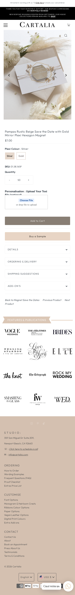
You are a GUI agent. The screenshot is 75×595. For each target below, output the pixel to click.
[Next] (66, 75)
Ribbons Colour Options (16, 507)
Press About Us (12, 548)
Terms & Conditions (14, 555)
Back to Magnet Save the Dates (22, 300)
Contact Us (10, 536)
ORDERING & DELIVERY (22, 261)
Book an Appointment (15, 544)
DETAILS (13, 249)
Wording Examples (14, 474)
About (7, 540)
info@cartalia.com (18, 454)
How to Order (11, 470)
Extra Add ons (11, 522)
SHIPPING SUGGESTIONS (23, 273)
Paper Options (12, 511)
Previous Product (52, 300)
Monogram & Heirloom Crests (20, 503)
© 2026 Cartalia (12, 566)
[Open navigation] (5, 25)
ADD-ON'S (14, 285)
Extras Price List (12, 485)
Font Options (11, 499)
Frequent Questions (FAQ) (17, 478)
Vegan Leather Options (16, 515)
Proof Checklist (12, 481)
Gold (21, 155)
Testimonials (10, 552)
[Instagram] (31, 423)
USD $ (47, 577)
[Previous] (9, 75)
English (25, 577)
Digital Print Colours (14, 518)
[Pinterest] (38, 423)
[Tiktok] (44, 423)
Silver (10, 155)
